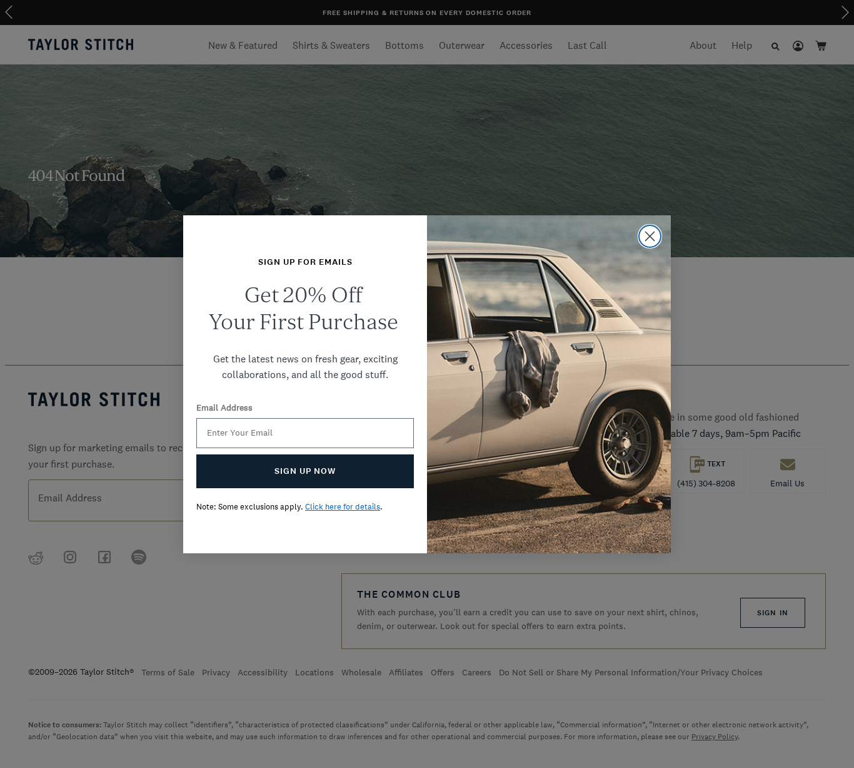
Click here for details (342, 506)
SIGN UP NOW (305, 471)
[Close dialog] (650, 236)
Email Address (224, 407)
